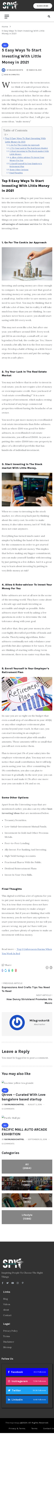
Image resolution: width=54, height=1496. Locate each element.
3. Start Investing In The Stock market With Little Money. (29, 152)
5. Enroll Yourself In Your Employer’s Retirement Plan (26, 165)
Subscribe (43, 6)
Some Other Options (19, 169)
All (27, 1166)
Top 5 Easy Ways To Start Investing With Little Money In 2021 (25, 140)
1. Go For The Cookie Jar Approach (24, 145)
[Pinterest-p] (23, 1283)
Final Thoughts (16, 173)
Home (5, 26)
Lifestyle (27, 1216)
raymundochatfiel (14, 1104)
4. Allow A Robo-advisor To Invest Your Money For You (27, 159)
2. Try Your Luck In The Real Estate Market (29, 148)
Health (27, 1199)
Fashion (27, 1183)
